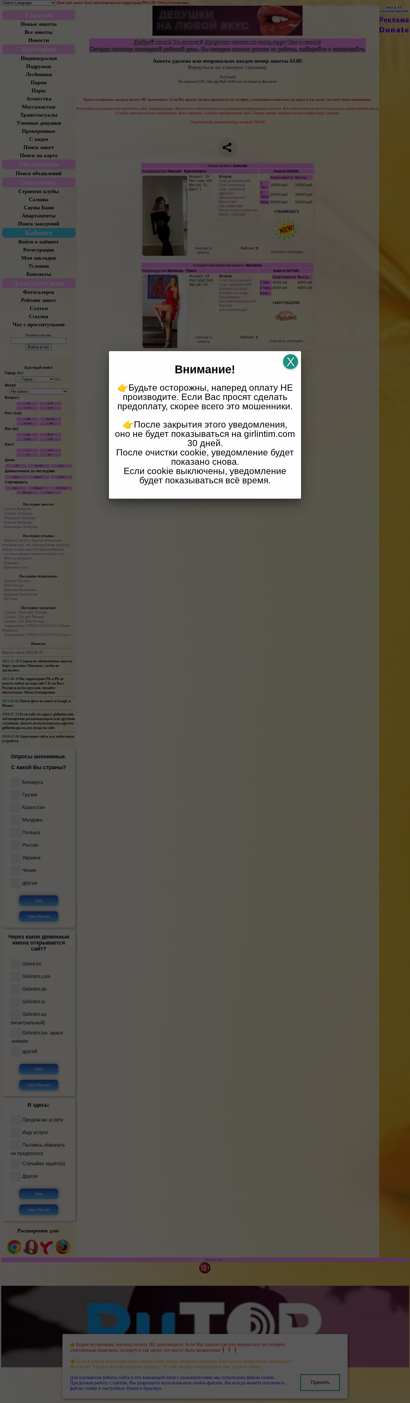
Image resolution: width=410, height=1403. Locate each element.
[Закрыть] (290, 361)
